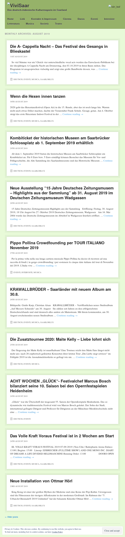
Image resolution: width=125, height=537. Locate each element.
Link (22, 18)
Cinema (67, 18)
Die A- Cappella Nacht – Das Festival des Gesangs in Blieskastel (59, 48)
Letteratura (13, 23)
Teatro (58, 23)
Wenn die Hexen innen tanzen (37, 96)
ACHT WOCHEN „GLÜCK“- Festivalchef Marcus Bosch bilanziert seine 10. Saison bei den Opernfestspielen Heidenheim (60, 385)
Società (44, 23)
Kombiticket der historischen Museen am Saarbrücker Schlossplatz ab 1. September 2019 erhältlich (60, 140)
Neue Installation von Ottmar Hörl (41, 480)
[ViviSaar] (18, 5)
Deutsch (18, 79)
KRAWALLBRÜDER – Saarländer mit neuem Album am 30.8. (60, 291)
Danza (81, 18)
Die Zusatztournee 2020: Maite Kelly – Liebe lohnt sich (60, 339)
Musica (30, 23)
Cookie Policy (57, 531)
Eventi (94, 18)
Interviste (109, 18)
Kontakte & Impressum (43, 18)
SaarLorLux (47, 79)
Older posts (11, 516)
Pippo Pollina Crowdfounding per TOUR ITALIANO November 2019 (57, 245)
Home (10, 18)
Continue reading (72, 114)
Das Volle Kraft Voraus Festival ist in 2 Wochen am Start (62, 435)
